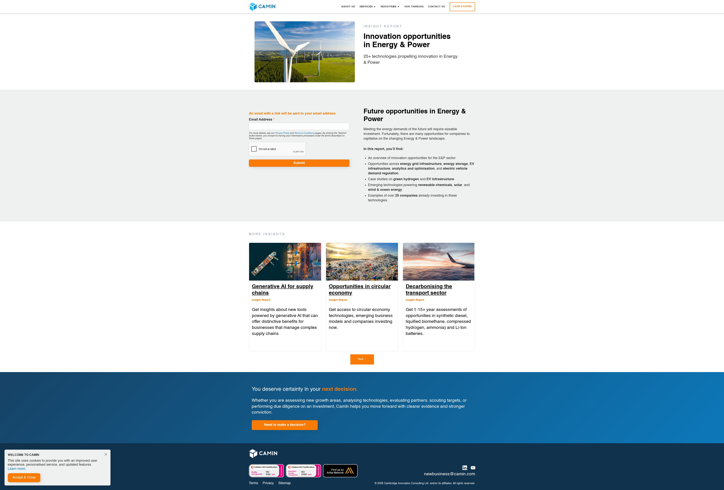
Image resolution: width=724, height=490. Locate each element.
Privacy (268, 483)
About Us (348, 7)
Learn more (16, 469)
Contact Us (436, 7)
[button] (367, 7)
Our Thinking (414, 7)
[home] (262, 6)
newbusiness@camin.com (449, 474)
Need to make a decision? (285, 425)
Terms (253, 483)
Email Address (262, 119)
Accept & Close (24, 477)
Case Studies (462, 6)
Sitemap (284, 483)
